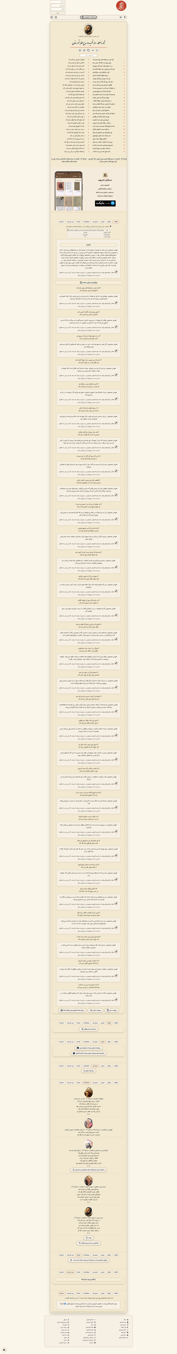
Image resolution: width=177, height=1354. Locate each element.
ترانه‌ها (78, 222)
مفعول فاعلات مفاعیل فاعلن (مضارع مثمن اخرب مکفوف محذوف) (87, 230)
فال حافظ (123, 1327)
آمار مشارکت (63, 1333)
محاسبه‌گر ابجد (89, 1333)
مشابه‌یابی (123, 1335)
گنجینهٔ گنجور (90, 1330)
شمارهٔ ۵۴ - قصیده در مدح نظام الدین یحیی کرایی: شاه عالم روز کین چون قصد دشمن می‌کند (107, 160)
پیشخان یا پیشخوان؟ (88, 1340)
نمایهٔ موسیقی (122, 1330)
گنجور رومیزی (90, 1322)
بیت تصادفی (123, 1322)
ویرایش (82, 275)
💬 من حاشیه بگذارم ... (71, 1298)
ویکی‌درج (85, 235)
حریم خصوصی (63, 1343)
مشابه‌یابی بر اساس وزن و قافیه (90, 1243)
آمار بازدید (64, 1335)
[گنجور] (121, 5)
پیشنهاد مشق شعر (88, 1071)
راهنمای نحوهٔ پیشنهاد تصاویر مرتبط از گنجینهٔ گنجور (90, 1053)
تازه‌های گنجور (122, 1338)
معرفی (65, 1320)
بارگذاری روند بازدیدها (88, 1279)
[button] (125, 17)
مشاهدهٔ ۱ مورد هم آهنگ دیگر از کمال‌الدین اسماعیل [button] (90, 1170)
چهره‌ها (65, 1325)
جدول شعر (123, 1325)
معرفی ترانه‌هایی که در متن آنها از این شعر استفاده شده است (90, 1260)
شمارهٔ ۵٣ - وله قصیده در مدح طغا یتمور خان (88, 42)
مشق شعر (95, 222)
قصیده (85, 233)
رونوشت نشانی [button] (96, 1010)
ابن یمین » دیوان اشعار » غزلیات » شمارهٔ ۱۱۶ (88, 1218)
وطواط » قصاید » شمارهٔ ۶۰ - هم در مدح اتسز (88, 1099)
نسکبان (91, 1343)
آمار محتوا (64, 1330)
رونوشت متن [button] (113, 1010)
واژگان (109, 222)
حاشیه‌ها (61, 222)
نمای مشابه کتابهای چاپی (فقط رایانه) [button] (73, 1010)
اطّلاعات (116, 222)
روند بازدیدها (70, 222)
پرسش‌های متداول (62, 1322)
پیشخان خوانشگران (88, 1338)
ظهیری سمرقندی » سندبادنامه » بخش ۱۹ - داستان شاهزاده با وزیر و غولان (88, 1130)
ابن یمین (96, 36)
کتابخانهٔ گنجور (90, 1327)
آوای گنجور (91, 1335)
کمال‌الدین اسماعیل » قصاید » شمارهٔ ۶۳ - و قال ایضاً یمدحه (88, 1150)
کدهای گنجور (90, 1320)
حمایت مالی (64, 1327)
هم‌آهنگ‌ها (86, 222)
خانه (125, 1320)
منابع (65, 1338)
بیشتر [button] (90, 1238)
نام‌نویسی (94, 1304)
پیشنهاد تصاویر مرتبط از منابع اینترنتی (90, 1048)
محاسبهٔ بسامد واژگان (90, 1029)
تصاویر (102, 222)
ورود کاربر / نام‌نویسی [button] (90, 17)
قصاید (81, 36)
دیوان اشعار (88, 36)
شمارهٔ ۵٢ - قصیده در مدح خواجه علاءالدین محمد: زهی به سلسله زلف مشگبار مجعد (68, 160)
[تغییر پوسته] (4, 1349)
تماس (65, 1340)
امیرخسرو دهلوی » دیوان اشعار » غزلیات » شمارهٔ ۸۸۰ (88, 1187)
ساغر (92, 1325)
